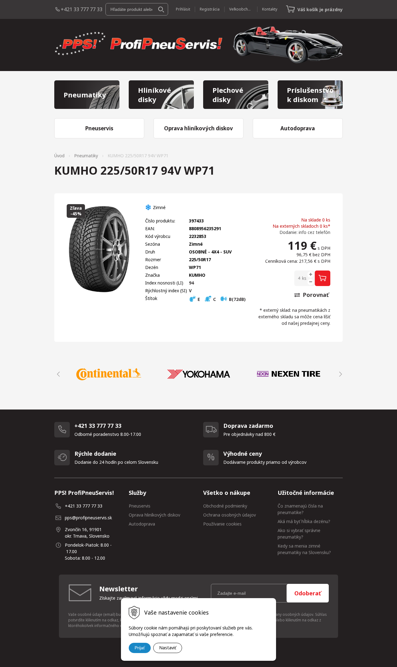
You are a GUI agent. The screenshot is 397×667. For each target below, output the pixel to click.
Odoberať (307, 593)
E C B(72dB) (221, 299)
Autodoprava (142, 524)
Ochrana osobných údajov (229, 515)
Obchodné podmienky (225, 506)
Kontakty (269, 9)
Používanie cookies (222, 524)
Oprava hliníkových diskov (154, 515)
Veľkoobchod (240, 9)
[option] (109, 374)
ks (304, 278)
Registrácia (210, 9)
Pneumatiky (86, 156)
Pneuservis (139, 506)
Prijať (140, 647)
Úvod (59, 156)
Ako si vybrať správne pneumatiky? (299, 533)
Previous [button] (57, 374)
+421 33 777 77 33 (81, 9)
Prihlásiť (183, 9)
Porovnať (315, 294)
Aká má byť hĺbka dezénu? (304, 521)
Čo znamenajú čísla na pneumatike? (300, 509)
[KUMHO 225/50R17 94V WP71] (100, 249)
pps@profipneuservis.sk (88, 518)
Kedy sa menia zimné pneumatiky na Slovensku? (304, 549)
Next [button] (340, 374)
